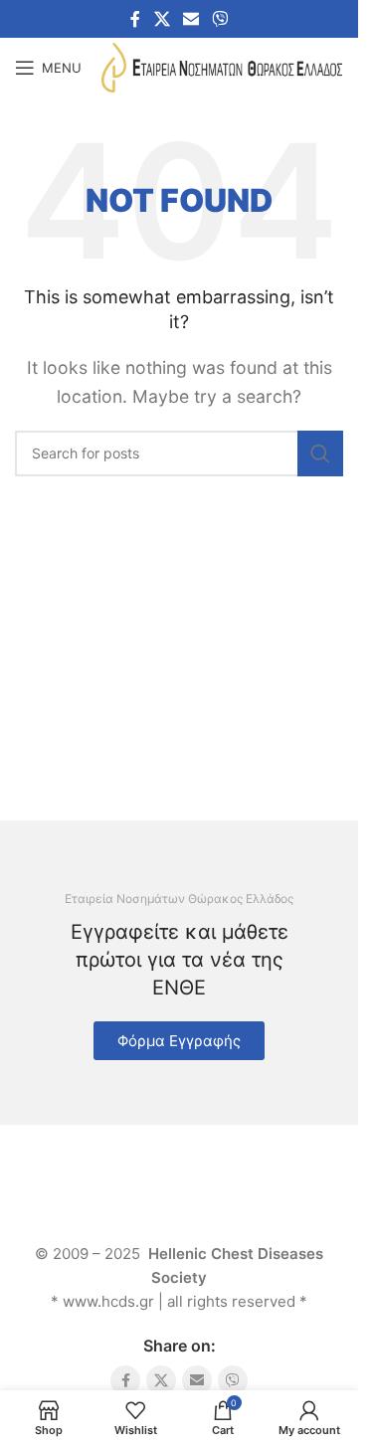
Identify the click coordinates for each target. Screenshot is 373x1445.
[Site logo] (221, 66)
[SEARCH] (320, 453)
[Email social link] (190, 19)
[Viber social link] (220, 19)
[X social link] (161, 19)
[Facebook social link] (135, 19)
